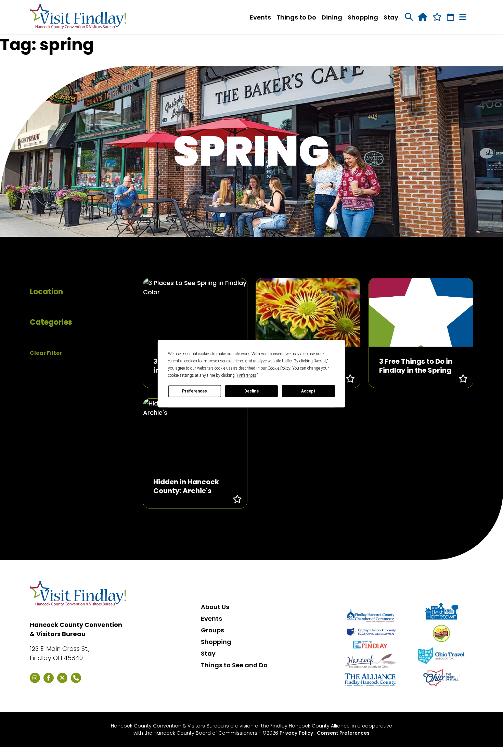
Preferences (194, 391)
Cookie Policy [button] (279, 367)
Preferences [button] (246, 375)
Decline (251, 391)
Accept (308, 391)
